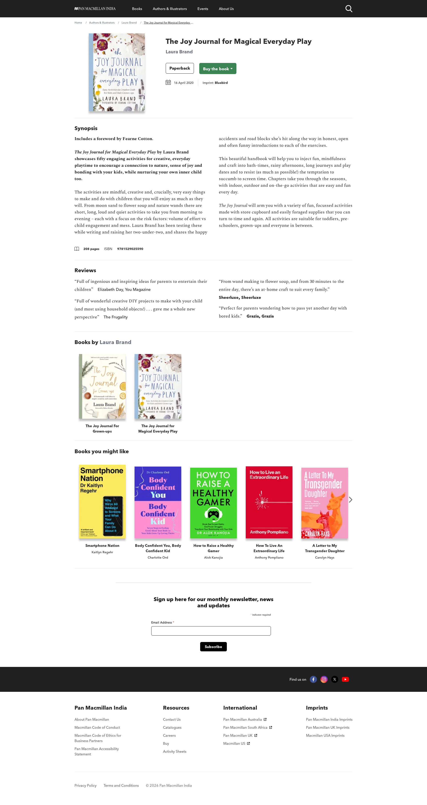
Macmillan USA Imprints (325, 735)
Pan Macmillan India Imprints (329, 719)
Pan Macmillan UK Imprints (327, 727)
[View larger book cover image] (117, 72)
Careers (169, 735)
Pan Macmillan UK (238, 735)
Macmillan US (234, 743)
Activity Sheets (174, 751)
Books (137, 8)
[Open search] (348, 8)
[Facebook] (313, 679)
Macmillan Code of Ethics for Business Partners (98, 738)
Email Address (162, 622)
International (240, 707)
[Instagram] (324, 679)
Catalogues (172, 727)
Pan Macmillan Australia (242, 719)
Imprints (317, 707)
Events (202, 8)
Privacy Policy (86, 785)
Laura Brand (129, 22)
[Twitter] (334, 679)
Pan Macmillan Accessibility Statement (97, 751)
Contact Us (172, 719)
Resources (176, 707)
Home (78, 22)
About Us (226, 8)
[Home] (95, 8)
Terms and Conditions (121, 785)
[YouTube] (345, 679)
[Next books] (350, 500)
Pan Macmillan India (101, 707)
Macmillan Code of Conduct (97, 727)
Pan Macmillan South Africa (245, 727)
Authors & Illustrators (170, 8)
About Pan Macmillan (92, 719)
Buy (166, 743)
